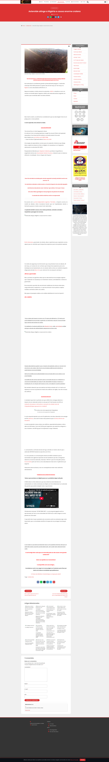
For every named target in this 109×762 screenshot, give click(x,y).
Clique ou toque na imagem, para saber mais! (80, 179)
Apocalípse (76, 189)
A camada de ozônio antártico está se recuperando (46, 195)
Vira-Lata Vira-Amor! (54, 731)
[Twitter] (53, 17)
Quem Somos (34, 724)
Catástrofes (54, 8)
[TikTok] (83, 115)
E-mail (26, 689)
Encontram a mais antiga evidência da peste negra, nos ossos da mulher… (61, 614)
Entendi (82, 759)
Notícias (75, 196)
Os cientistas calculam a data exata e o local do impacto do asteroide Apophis (46, 184)
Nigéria (26, 87)
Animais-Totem (77, 57)
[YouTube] (80, 112)
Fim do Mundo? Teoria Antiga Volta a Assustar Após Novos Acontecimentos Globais (51, 615)
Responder (27, 710)
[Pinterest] (61, 17)
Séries (75, 96)
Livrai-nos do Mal (77, 193)
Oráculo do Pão (77, 82)
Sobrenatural (76, 198)
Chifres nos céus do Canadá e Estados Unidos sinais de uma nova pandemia (50, 647)
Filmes (75, 93)
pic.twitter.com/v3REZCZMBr (41, 137)
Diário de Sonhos (77, 54)
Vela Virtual (76, 65)
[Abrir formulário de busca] (88, 2)
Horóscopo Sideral (78, 52)
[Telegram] (58, 17)
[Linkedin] (56, 17)
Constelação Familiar (78, 73)
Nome (26, 683)
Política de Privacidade (74, 759)
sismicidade (59, 326)
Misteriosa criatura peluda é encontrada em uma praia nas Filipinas (29, 614)
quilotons (30, 418)
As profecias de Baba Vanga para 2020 (29, 644)
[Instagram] (83, 112)
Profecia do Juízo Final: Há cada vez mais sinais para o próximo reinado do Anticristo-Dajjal (40, 649)
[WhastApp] (50, 17)
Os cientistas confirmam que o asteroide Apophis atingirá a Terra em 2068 (39, 635)
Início (24, 25)
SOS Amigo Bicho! (53, 729)
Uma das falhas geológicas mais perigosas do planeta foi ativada (46, 191)
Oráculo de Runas (77, 79)
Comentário (28, 667)
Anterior (28, 591)
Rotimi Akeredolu (29, 242)
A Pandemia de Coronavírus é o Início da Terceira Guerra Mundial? (61, 647)
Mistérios (82, 193)
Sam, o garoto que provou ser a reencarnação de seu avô (31, 594)
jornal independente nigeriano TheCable (44, 202)
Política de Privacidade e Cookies (37, 723)
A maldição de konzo (29, 627)
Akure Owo (37, 270)
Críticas (75, 98)
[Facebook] (48, 17)
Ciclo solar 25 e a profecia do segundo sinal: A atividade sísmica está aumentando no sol (50, 635)
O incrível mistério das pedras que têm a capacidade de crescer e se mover (59, 595)
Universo (82, 200)
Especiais (76, 101)
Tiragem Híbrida (77, 49)
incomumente (28, 461)
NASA (51, 91)
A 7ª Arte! (52, 724)
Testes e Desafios (77, 200)
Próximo (63, 591)
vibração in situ (48, 326)
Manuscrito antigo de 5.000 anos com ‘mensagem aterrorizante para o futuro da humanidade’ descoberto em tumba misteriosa (40, 619)
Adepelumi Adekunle (44, 151)
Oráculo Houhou (77, 76)
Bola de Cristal (77, 71)
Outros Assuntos (81, 196)
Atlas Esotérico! (53, 725)
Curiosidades (76, 191)
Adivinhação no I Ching (79, 84)
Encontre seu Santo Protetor (80, 63)
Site (25, 694)
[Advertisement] (54, 36)
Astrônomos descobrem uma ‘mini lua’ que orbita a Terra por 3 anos (46, 188)
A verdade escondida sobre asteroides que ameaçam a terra (61, 631)
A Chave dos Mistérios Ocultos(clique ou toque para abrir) (46, 574)
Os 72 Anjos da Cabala (79, 60)
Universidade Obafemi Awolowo (45, 153)
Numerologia (76, 68)
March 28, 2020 (47, 139)
